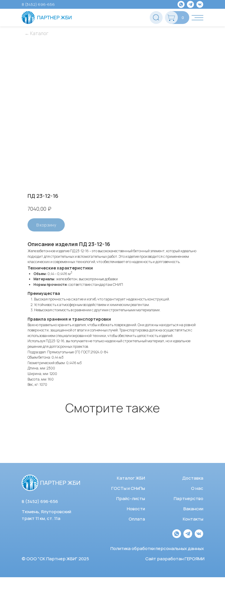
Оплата (137, 519)
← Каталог (36, 33)
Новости (136, 509)
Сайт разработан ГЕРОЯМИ (174, 559)
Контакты (193, 519)
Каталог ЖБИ (131, 478)
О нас (197, 488)
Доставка (192, 478)
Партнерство (188, 498)
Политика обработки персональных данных (157, 548)
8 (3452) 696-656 (38, 4)
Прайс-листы (130, 498)
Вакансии (193, 509)
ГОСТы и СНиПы (128, 488)
